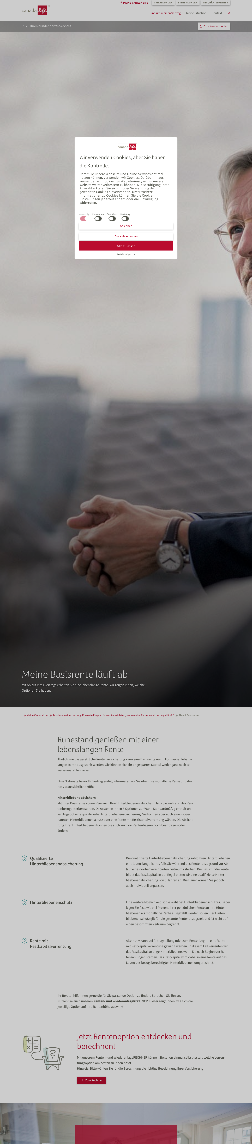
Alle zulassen (126, 246)
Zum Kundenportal (215, 26)
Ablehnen (126, 226)
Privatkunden (163, 2)
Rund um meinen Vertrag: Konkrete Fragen (76, 715)
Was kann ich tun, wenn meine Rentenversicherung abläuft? (140, 715)
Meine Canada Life (135, 2)
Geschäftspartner (215, 2)
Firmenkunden (188, 2)
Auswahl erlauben (126, 236)
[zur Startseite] (39, 10)
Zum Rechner (93, 1080)
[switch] (98, 218)
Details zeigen (124, 254)
